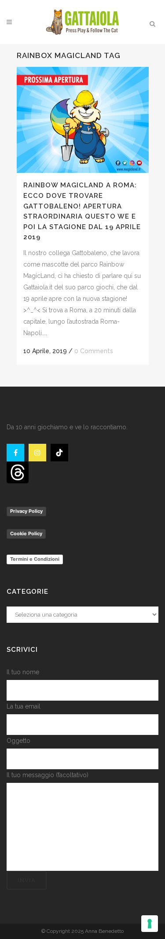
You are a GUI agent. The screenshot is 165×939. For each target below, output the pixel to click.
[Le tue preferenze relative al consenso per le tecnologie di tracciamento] (149, 923)
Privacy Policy (26, 511)
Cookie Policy (26, 533)
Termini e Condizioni (34, 559)
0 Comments (93, 350)
